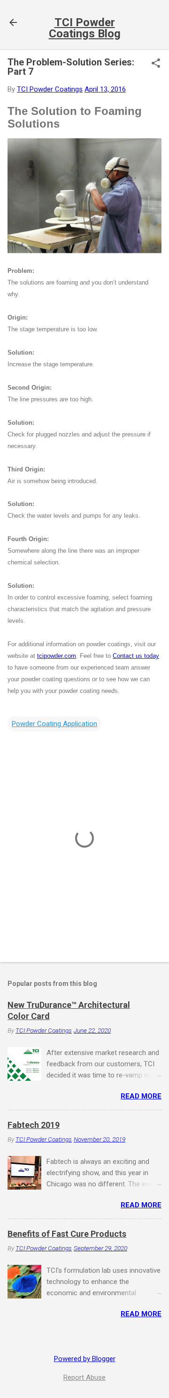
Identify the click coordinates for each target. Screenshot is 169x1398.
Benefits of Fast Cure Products (67, 1234)
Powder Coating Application (54, 724)
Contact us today (136, 655)
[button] (155, 64)
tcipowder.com (56, 655)
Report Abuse (84, 1377)
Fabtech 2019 (34, 1125)
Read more (141, 1096)
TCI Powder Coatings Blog (85, 28)
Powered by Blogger (84, 1359)
